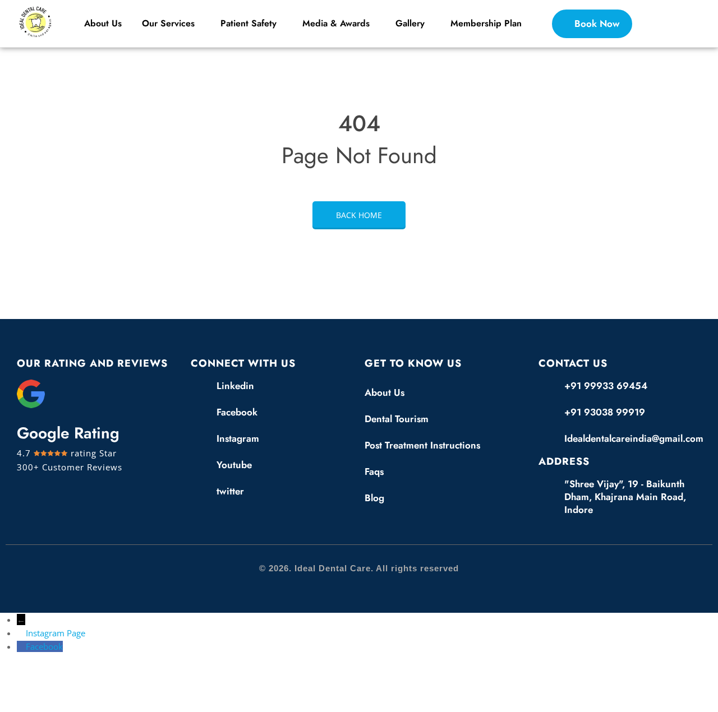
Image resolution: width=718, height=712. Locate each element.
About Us (103, 23)
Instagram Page (55, 633)
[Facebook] (21, 646)
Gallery (410, 23)
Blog (374, 498)
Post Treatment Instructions (422, 445)
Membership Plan (486, 23)
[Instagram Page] (21, 633)
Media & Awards (336, 23)
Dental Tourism (397, 419)
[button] (171, 23)
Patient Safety (248, 23)
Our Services (168, 23)
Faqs (374, 471)
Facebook (44, 646)
